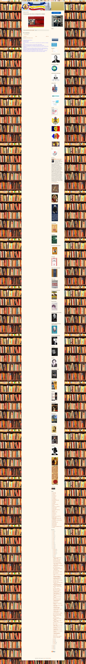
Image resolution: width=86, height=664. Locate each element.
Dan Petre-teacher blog (55, 504)
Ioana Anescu (54, 512)
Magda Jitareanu (54, 517)
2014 (53, 544)
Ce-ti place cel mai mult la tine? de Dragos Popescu (57, 569)
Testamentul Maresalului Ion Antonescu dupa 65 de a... (56, 633)
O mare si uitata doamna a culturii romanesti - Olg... (57, 609)
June (54, 556)
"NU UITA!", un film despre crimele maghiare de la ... (57, 583)
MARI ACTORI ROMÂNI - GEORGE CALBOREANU (57, 576)
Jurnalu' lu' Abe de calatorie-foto (56, 516)
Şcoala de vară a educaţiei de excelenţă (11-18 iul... (56, 591)
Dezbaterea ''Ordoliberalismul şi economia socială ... (57, 558)
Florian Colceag (54, 508)
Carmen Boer (54, 501)
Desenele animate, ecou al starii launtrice (57, 595)
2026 (53, 531)
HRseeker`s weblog (54, 511)
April (54, 640)
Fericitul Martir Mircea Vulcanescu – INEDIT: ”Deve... (57, 629)
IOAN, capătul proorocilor (56, 567)
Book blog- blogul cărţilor (55, 500)
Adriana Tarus (54, 493)
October (54, 551)
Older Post (47, 36)
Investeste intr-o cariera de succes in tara (57, 574)
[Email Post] (35, 30)
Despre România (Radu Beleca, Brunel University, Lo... (57, 578)
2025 (53, 532)
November (54, 550)
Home (36, 36)
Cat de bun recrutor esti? (56, 617)
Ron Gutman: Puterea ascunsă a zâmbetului (57, 619)
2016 (53, 542)
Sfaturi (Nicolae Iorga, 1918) (57, 589)
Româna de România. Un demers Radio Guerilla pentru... (57, 593)
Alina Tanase (54, 496)
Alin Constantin (54, 495)
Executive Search (54, 507)
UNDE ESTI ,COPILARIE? (56, 637)
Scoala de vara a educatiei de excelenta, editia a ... (56, 611)
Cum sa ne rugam (55, 623)
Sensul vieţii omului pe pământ (57, 614)
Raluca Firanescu (54, 523)
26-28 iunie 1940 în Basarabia (57, 562)
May (54, 638)
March (54, 641)
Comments (54, 51)
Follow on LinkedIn (56, 12)
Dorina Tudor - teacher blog (55, 506)
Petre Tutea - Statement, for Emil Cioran (57, 587)
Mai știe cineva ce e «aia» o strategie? (58, 622)
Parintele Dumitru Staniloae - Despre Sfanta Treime (57, 605)
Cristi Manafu (54, 502)
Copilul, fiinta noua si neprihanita (57, 636)
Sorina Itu (53, 527)
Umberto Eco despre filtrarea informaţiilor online (56, 600)
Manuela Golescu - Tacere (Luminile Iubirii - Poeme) (57, 625)
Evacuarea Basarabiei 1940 (56, 560)
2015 (53, 543)
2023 (53, 534)
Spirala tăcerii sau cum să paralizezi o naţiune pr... (58, 631)
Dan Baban (53, 503)
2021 (53, 537)
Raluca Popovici (54, 525)
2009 (53, 646)
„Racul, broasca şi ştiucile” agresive (57, 571)
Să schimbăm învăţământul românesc (57, 526)
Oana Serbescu (54, 521)
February (54, 642)
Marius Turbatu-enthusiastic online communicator (56, 518)
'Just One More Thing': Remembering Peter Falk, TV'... (58, 566)
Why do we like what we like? (57, 598)
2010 (53, 645)
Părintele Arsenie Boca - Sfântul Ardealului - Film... (57, 621)
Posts (53, 49)
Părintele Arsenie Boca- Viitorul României (57, 616)
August (54, 554)
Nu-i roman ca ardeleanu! (56, 588)
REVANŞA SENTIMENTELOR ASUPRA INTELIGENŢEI (57, 585)
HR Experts (53, 510)
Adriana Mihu (54, 492)
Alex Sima (53, 494)
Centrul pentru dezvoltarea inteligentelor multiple (56, 607)
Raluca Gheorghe (54, 524)
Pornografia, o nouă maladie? (57, 559)
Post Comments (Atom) (30, 37)
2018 (53, 539)
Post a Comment (26, 34)
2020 (53, 538)
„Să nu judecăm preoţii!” (56, 570)
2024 (53, 533)
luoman (44, 658)
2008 (53, 647)
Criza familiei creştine (56, 581)
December (54, 549)
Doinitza (53, 505)
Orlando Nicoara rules (55, 522)
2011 (53, 548)
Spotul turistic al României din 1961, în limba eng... (57, 627)
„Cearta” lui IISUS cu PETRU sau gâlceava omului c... (57, 564)
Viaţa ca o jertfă (55, 634)
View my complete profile (55, 182)
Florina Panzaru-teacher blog (56, 509)
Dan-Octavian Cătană (58, 159)
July (53, 555)
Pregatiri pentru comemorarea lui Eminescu (57, 603)
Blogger (50, 658)
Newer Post (25, 36)
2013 (53, 545)
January (54, 643)
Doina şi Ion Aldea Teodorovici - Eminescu (57, 597)
